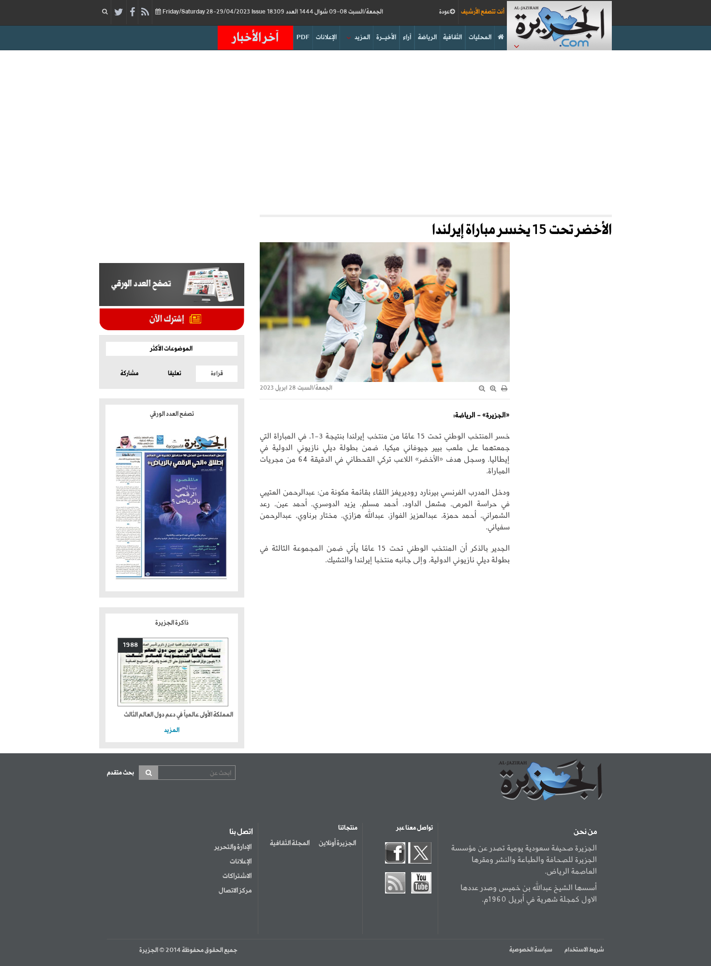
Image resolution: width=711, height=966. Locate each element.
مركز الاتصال (235, 890)
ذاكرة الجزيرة (172, 623)
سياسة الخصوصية (530, 950)
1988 (130, 645)
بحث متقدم (120, 773)
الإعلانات (326, 37)
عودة (444, 12)
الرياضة (427, 37)
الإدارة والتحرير (233, 847)
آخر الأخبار (255, 38)
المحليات (480, 37)
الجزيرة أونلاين (337, 843)
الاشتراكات (237, 876)
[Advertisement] (355, 132)
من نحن (585, 832)
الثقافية (452, 37)
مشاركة (129, 374)
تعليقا (174, 374)
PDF (303, 37)
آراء (407, 37)
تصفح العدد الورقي (172, 414)
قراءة (217, 374)
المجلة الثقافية (290, 843)
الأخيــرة (386, 37)
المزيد (362, 37)
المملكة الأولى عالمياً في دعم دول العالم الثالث (178, 715)
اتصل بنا (241, 832)
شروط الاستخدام (584, 950)
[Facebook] (132, 12)
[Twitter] (118, 12)
